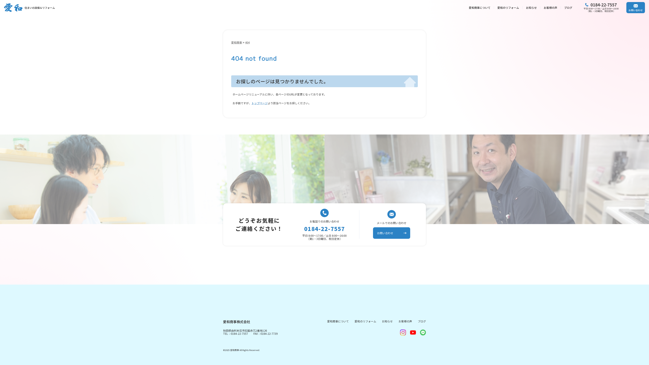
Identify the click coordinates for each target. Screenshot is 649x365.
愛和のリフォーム (508, 7)
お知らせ (531, 7)
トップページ (259, 103)
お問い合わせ (636, 10)
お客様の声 (550, 7)
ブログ (568, 7)
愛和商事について (479, 7)
